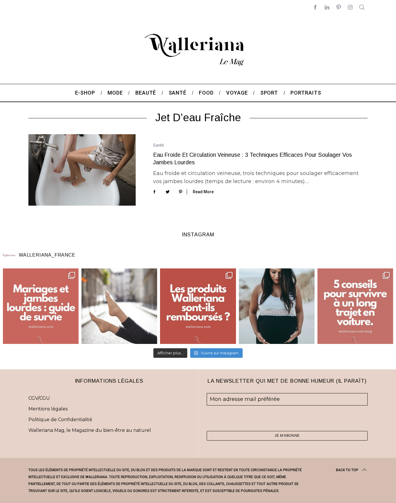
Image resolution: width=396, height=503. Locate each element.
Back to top (347, 470)
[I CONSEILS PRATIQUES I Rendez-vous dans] (355, 306)
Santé (158, 145)
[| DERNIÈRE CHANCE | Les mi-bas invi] (119, 306)
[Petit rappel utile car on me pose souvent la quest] (198, 306)
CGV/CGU (39, 398)
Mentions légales (48, 409)
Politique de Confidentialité (60, 419)
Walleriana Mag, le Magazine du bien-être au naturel (89, 430)
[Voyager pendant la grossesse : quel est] (277, 306)
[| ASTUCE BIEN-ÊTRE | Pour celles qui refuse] (41, 306)
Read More (203, 191)
